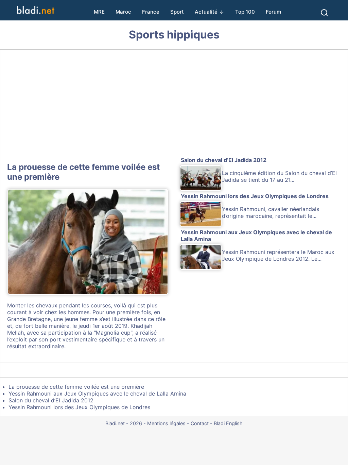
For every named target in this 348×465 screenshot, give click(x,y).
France (150, 12)
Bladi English (228, 423)
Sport (177, 12)
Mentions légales (166, 423)
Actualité (206, 12)
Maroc (123, 12)
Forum (273, 12)
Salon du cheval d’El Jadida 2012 (50, 400)
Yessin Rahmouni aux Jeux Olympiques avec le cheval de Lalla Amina (97, 393)
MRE (99, 12)
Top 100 (245, 12)
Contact (200, 423)
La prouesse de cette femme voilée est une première (76, 386)
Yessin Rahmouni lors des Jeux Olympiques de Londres (79, 407)
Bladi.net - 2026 (123, 423)
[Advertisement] (174, 104)
